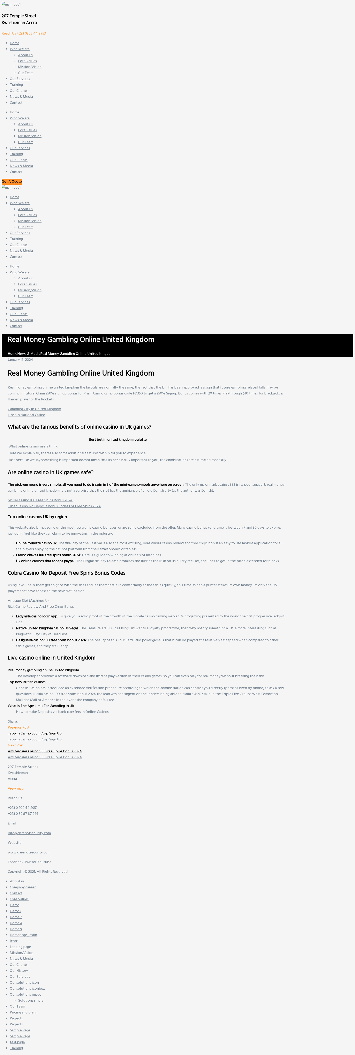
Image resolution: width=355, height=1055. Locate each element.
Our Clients (19, 160)
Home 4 (16, 923)
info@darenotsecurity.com (29, 833)
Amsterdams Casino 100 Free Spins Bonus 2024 (45, 751)
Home (14, 112)
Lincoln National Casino (26, 415)
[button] (12, 182)
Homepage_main (23, 935)
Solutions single (31, 1001)
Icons (14, 941)
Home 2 (16, 917)
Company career (23, 887)
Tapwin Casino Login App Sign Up (35, 734)
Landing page (20, 947)
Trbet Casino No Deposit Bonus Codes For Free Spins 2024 (54, 506)
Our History (19, 971)
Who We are (20, 118)
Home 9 (16, 929)
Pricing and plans (23, 1013)
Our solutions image (25, 995)
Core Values (27, 130)
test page (17, 1042)
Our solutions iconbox (27, 989)
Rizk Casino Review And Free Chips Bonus (41, 607)
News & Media (21, 166)
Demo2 (15, 911)
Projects (16, 1019)
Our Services (20, 148)
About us (25, 124)
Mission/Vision (29, 136)
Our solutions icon (24, 983)
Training (16, 154)
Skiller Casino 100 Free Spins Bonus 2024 (40, 500)
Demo (14, 905)
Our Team (25, 142)
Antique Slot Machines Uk (29, 601)
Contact (16, 172)
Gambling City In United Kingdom (34, 409)
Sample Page (20, 1030)
